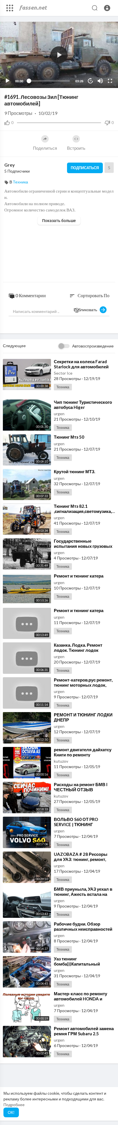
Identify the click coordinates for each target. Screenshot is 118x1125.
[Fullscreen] (110, 81)
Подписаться (85, 167)
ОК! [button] (11, 1112)
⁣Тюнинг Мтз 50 (69, 436)
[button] (107, 8)
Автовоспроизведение (93, 345)
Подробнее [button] (14, 1104)
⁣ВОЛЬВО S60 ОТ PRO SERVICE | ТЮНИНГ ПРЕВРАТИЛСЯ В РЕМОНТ (82, 824)
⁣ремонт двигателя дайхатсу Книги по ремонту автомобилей (82, 754)
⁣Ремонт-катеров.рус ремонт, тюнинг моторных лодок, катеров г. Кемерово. (83, 685)
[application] (59, 55)
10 (90, 80)
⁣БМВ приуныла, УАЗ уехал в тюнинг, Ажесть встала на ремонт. (83, 894)
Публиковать (87, 309)
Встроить (76, 148)
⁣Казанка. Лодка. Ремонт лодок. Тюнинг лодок (78, 647)
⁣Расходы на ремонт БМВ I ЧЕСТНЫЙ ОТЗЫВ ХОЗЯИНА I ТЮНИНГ (80, 789)
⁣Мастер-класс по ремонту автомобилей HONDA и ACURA (80, 998)
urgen (59, 413)
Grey (9, 164)
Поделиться (45, 148)
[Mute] (100, 81)
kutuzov (61, 761)
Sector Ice (63, 373)
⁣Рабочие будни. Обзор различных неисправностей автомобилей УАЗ (83, 929)
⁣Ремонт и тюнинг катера (78, 575)
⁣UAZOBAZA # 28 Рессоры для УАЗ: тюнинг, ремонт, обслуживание (80, 859)
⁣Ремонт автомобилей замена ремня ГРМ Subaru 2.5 (84, 1031)
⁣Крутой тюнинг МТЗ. (74, 471)
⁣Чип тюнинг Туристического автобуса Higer (83, 404)
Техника (20, 181)
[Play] (7, 81)
